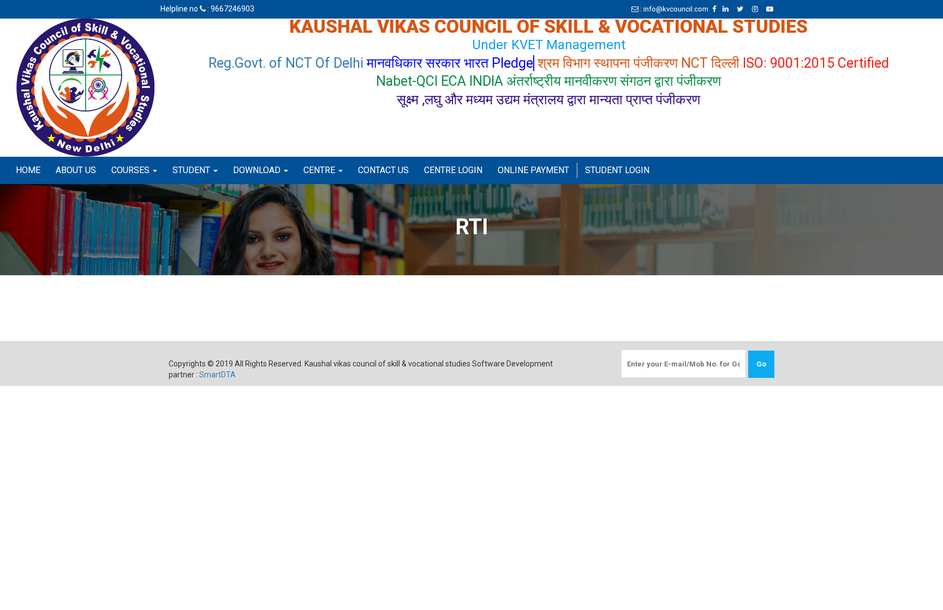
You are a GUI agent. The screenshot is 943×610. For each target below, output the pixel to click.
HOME (28, 170)
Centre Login (453, 170)
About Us (76, 170)
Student (192, 170)
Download (258, 170)
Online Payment (533, 170)
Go (761, 364)
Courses (131, 170)
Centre (320, 170)
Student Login (617, 170)
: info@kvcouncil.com (673, 9)
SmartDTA (217, 374)
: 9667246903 (230, 8)
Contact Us (383, 170)
